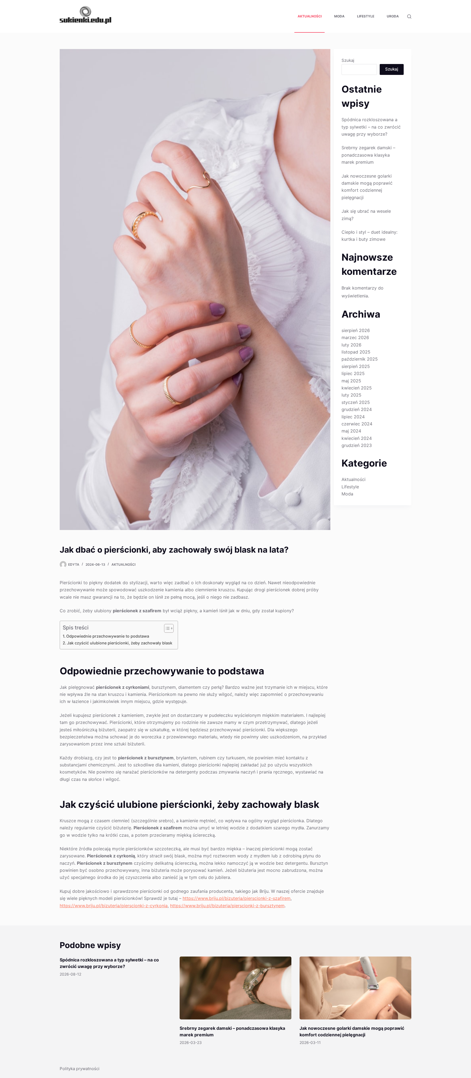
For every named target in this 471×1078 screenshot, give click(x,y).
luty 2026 (351, 345)
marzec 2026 (355, 337)
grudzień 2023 (357, 445)
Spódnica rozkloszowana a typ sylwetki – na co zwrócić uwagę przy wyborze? (371, 127)
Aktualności (310, 16)
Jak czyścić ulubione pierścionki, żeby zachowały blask (119, 643)
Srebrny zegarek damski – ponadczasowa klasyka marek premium (368, 155)
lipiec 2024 (353, 416)
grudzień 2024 (357, 409)
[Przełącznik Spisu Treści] (166, 628)
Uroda (393, 16)
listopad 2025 (356, 352)
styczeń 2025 (356, 402)
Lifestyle (365, 16)
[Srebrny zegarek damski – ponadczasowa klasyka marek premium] (235, 988)
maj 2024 (351, 431)
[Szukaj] (409, 16)
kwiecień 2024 (357, 438)
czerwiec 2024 (357, 424)
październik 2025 (360, 359)
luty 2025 (351, 395)
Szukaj (348, 60)
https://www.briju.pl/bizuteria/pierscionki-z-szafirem (237, 898)
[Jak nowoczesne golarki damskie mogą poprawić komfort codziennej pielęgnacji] (355, 988)
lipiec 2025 (353, 373)
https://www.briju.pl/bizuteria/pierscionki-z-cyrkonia (114, 905)
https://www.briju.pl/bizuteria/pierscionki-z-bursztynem (227, 905)
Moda (339, 16)
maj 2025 (351, 380)
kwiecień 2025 (357, 388)
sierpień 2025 (356, 366)
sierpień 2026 (356, 330)
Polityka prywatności (79, 1068)
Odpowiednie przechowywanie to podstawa (107, 636)
